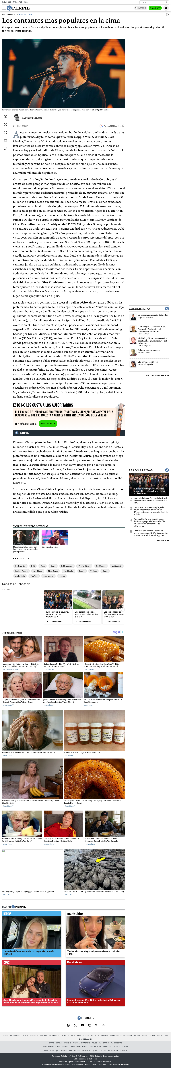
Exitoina (152, 1035)
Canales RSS (49, 1051)
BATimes (106, 1043)
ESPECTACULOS (9, 14)
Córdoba (86, 1035)
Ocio (79, 1035)
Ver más (161, 540)
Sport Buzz (107, 1047)
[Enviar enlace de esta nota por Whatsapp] (5, 132)
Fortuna (76, 1043)
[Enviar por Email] (5, 140)
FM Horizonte (116, 1043)
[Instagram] (89, 1025)
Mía (100, 1043)
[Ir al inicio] (18, 8)
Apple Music (20, 576)
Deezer (62, 576)
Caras (144, 1035)
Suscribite (155, 8)
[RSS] (96, 1025)
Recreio (117, 1047)
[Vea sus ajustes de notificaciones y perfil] (166, 8)
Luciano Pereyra (21, 571)
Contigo (65, 1047)
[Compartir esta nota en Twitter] (5, 124)
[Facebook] (68, 1025)
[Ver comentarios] (167, 14)
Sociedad (43, 1035)
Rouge (94, 1043)
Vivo (166, 1035)
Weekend (67, 1043)
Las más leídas (141, 470)
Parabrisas (85, 1043)
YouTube (34, 576)
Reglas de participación (108, 1051)
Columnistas (139, 308)
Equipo (94, 1051)
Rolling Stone (96, 1047)
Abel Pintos (38, 571)
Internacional (54, 1035)
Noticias (137, 1035)
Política (25, 1035)
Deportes (71, 1035)
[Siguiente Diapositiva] (123, 609)
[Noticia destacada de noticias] (31, 914)
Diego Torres (53, 571)
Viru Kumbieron (84, 566)
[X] (75, 1025)
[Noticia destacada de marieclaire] (95, 914)
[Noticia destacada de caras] (31, 963)
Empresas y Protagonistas (121, 1035)
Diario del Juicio (85, 1039)
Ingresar (142, 8)
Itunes (105, 571)
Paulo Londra (20, 566)
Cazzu (53, 566)
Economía (34, 1035)
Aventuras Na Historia (79, 1047)
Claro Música (48, 576)
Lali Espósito (117, 566)
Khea (43, 566)
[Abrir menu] (4, 8)
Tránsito (123, 1051)
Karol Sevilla (68, 571)
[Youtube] (82, 1025)
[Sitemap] (103, 1025)
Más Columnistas (156, 375)
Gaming (160, 1035)
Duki (33, 566)
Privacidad (86, 1051)
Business (104, 1035)
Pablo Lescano (67, 566)
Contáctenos (74, 1051)
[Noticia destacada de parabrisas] (95, 963)
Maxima (125, 1047)
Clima (64, 1035)
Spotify (81, 571)
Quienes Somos (61, 1051)
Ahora (5, 1035)
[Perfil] (18, 907)
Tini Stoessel (101, 566)
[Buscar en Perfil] (167, 2)
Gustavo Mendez (32, 117)
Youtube (93, 571)
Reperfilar (95, 1035)
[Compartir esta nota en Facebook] (5, 116)
